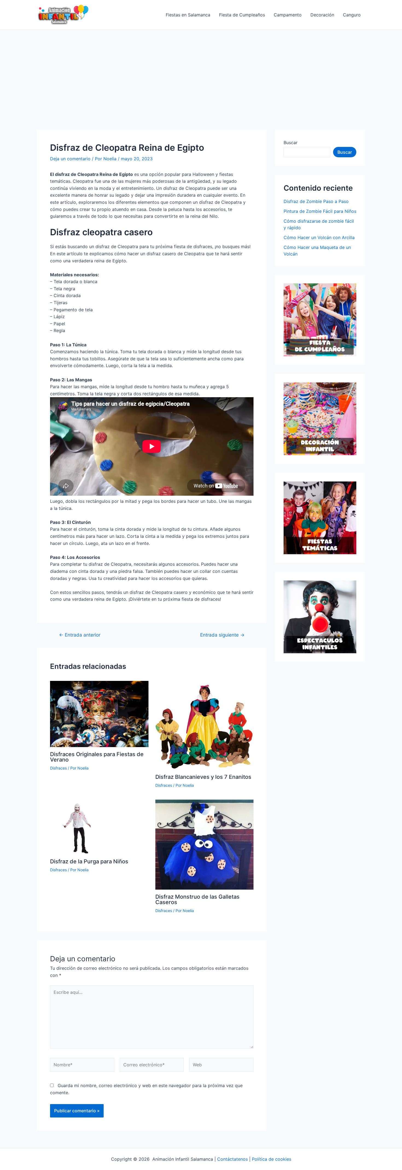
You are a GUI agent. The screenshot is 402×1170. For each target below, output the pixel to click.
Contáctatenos (232, 1159)
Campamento (288, 15)
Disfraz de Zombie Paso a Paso (316, 201)
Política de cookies (271, 1159)
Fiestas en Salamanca (188, 15)
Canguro (352, 15)
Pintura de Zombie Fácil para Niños (320, 211)
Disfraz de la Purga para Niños (89, 861)
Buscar (291, 142)
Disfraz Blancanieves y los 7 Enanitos (203, 777)
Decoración (322, 15)
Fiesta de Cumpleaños (242, 15)
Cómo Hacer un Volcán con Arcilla (319, 237)
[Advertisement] (201, 71)
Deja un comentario (70, 158)
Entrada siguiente (222, 634)
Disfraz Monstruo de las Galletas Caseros (197, 899)
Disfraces (58, 768)
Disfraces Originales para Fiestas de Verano (97, 757)
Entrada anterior (79, 634)
